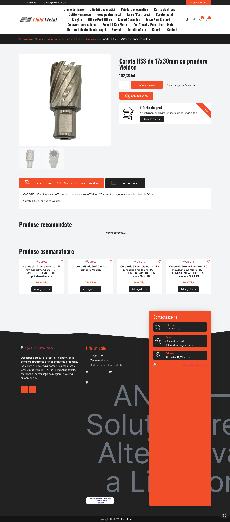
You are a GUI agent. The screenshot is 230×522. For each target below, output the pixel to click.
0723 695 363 (173, 329)
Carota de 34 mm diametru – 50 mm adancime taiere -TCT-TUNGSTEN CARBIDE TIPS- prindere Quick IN (139, 271)
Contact (172, 29)
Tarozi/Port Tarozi (138, 14)
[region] (39, 501)
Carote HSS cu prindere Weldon (82, 38)
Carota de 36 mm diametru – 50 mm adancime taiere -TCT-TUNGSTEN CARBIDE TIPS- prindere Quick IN (188, 271)
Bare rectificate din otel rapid (86, 29)
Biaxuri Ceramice (129, 19)
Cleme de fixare (74, 9)
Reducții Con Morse (115, 24)
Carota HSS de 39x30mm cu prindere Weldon (90, 268)
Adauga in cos (147, 84)
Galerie (156, 29)
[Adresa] (158, 355)
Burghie (77, 19)
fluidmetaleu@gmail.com (179, 345)
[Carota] (65, 100)
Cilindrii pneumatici (102, 9)
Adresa (169, 353)
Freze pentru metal (109, 14)
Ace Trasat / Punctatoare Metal (154, 24)
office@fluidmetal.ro (177, 341)
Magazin (41, 38)
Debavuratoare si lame (81, 24)
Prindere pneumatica (134, 9)
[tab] (61, 183)
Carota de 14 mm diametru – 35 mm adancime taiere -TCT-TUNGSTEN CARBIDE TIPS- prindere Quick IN (42, 271)
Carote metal (164, 14)
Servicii (117, 29)
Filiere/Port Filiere (100, 19)
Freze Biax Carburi (158, 19)
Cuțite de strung (164, 9)
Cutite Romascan (80, 14)
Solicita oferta (136, 29)
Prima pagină (26, 38)
